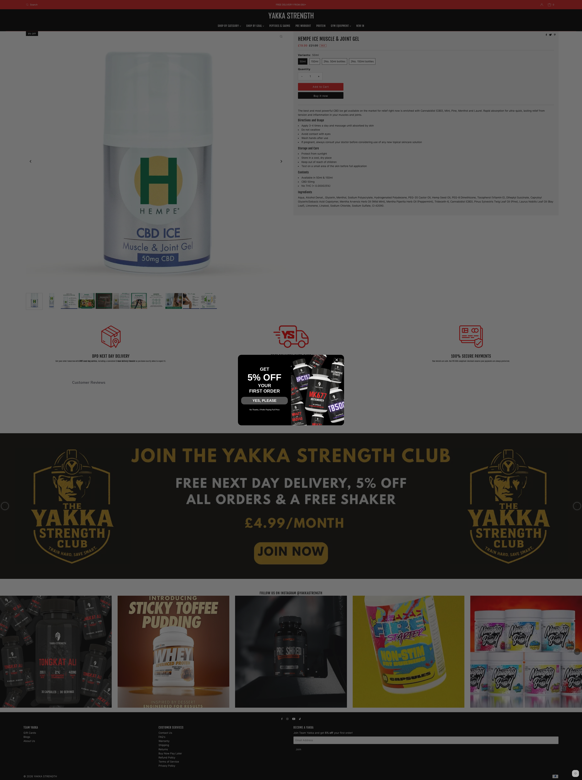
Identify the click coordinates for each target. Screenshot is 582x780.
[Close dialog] (337, 360)
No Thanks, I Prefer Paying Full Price (264, 410)
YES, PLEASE (264, 400)
